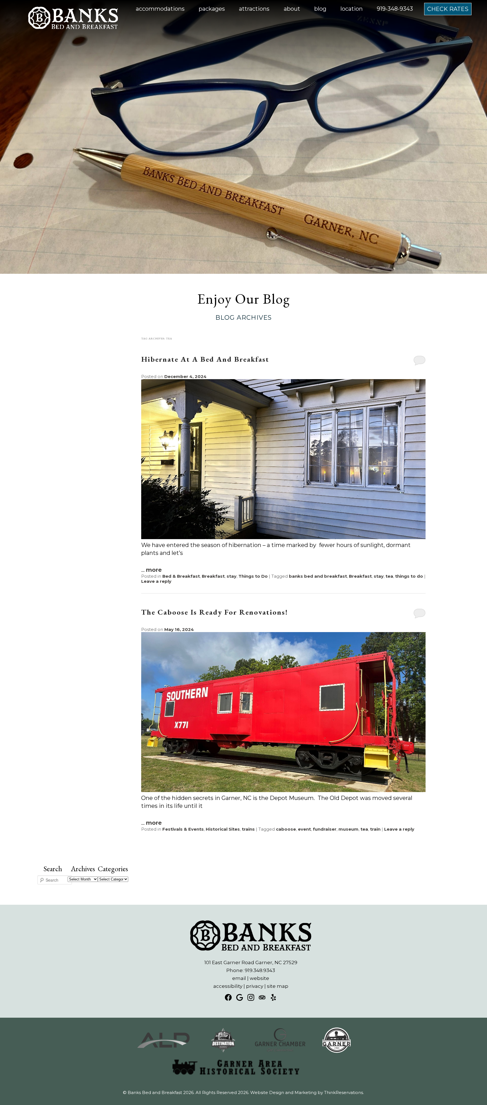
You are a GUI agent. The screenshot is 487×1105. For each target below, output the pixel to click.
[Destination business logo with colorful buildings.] (223, 1051)
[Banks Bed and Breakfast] (73, 28)
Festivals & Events (183, 829)
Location (351, 8)
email (239, 978)
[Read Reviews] (262, 997)
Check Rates (447, 9)
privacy (254, 986)
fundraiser (325, 829)
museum (348, 829)
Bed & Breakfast (181, 576)
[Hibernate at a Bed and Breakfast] (283, 537)
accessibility (227, 986)
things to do (409, 576)
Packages (212, 8)
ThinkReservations (343, 1092)
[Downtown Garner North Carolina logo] (336, 1051)
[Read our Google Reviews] (239, 997)
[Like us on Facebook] (228, 997)
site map (277, 986)
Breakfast (213, 576)
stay (231, 576)
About (292, 8)
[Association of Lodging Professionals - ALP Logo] (163, 1051)
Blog (320, 8)
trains (248, 829)
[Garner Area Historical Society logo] (235, 1078)
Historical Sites (223, 829)
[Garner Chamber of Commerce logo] (280, 1051)
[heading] (243, 307)
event (304, 829)
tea (389, 576)
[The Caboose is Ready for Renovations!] (283, 790)
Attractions (254, 8)
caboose (286, 829)
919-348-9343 (395, 8)
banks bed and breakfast (318, 576)
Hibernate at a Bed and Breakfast (205, 359)
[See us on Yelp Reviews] (273, 997)
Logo (61, 9)
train (375, 829)
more (154, 569)
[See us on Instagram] (250, 997)
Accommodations (160, 8)
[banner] (243, 1059)
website (259, 978)
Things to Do (253, 576)
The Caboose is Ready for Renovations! (214, 612)
